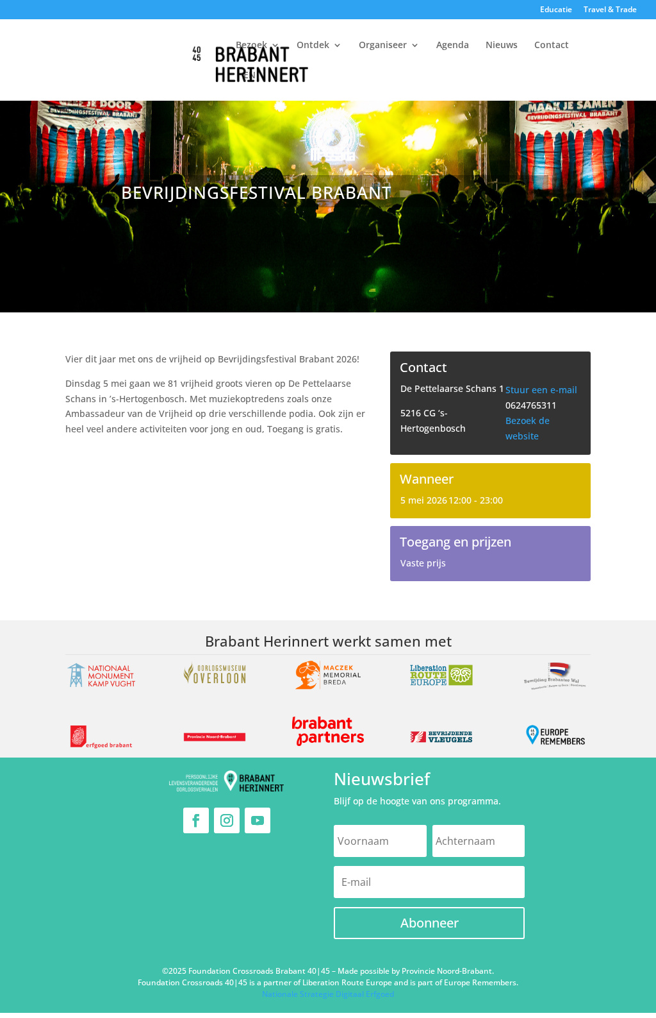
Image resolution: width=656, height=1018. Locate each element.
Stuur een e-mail (541, 390)
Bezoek (251, 45)
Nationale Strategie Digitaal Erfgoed (328, 993)
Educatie (556, 10)
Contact (551, 45)
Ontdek (313, 45)
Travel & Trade (610, 10)
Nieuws (502, 45)
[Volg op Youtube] (257, 820)
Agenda (452, 45)
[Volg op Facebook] (196, 820)
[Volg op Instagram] (227, 820)
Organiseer (383, 45)
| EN (246, 76)
